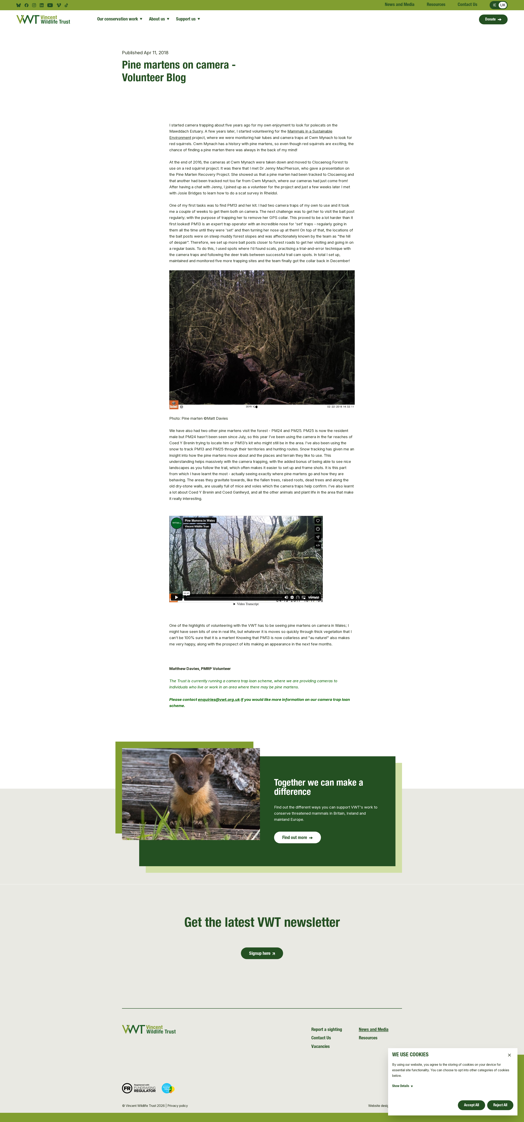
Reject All (500, 1105)
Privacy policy (177, 1106)
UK (503, 5)
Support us (186, 19)
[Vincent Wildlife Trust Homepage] (44, 19)
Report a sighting (326, 1030)
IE (494, 5)
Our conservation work (117, 19)
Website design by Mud (385, 1106)
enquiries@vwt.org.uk (219, 699)
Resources (436, 5)
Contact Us (467, 5)
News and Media (399, 5)
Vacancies (320, 1047)
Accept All (471, 1105)
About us (157, 19)
